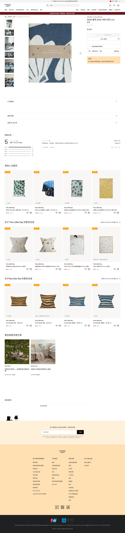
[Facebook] (57, 507)
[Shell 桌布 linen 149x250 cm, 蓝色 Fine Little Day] (50, 53)
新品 (77, 9)
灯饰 (27, 9)
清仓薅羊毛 (117, 9)
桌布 (14, 16)
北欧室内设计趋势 (73, 490)
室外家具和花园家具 (57, 481)
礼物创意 (82, 9)
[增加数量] (93, 35)
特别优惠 (94, 9)
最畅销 (110, 9)
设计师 (70, 468)
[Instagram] (62, 507)
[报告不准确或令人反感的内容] (119, 147)
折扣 (70, 500)
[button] (90, 25)
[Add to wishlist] (27, 213)
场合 (70, 484)
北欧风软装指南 (102, 9)
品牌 (88, 9)
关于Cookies (36, 490)
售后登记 (35, 468)
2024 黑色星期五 (73, 494)
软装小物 (11, 9)
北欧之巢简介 (87, 462)
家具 (41, 9)
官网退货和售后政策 (38, 465)
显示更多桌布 (43, 406)
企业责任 (86, 465)
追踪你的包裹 (36, 481)
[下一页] (80, 53)
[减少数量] (88, 35)
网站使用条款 (36, 484)
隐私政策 (35, 487)
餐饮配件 (10, 16)
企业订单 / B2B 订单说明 (39, 494)
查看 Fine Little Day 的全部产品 (109, 222)
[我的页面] (110, 5)
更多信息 (116, 51)
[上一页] (20, 53)
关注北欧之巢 (36, 472)
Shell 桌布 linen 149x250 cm (23, 16)
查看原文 (52, 147)
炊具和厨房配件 (20, 9)
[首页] (8, 5)
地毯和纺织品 (34, 9)
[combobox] (115, 1)
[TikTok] (68, 507)
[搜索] (47, 5)
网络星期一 (72, 497)
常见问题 (35, 475)
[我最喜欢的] (114, 5)
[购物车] (118, 5)
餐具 (6, 9)
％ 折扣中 (71, 475)
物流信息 (35, 478)
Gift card (54, 484)
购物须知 (35, 462)
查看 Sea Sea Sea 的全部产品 (109, 278)
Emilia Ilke (89, 17)
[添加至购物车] (31, 213)
